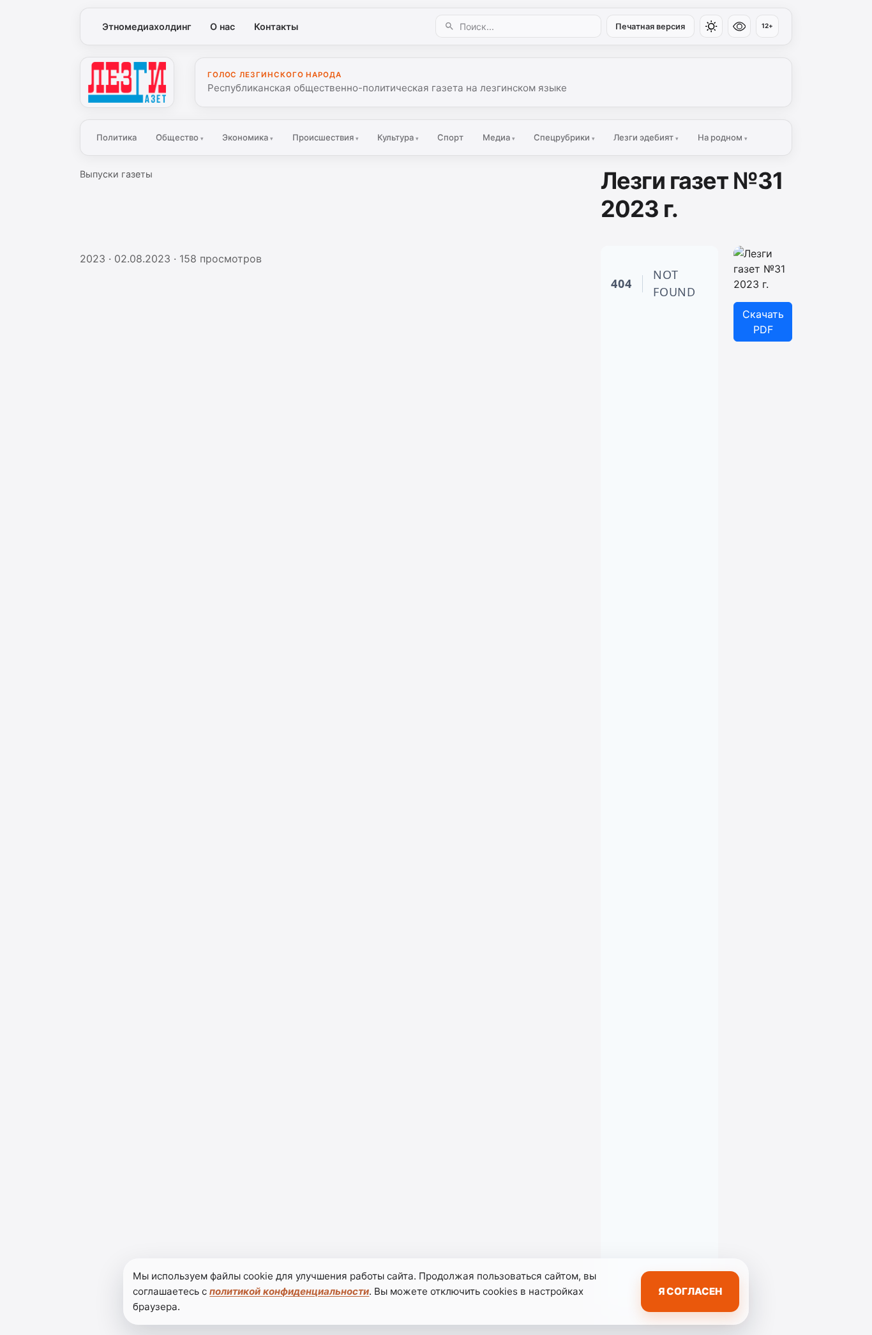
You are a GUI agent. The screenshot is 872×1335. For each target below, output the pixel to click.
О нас (222, 26)
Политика (116, 137)
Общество (180, 137)
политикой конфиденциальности (289, 1291)
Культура (398, 137)
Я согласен (690, 1291)
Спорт (450, 137)
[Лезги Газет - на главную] (127, 82)
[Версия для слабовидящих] (739, 26)
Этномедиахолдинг (147, 26)
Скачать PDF (763, 322)
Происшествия (325, 137)
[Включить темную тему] (711, 26)
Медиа (499, 137)
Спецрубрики (564, 137)
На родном (723, 137)
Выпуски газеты (116, 174)
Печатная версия (650, 26)
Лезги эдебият (646, 137)
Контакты (276, 26)
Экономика (247, 137)
